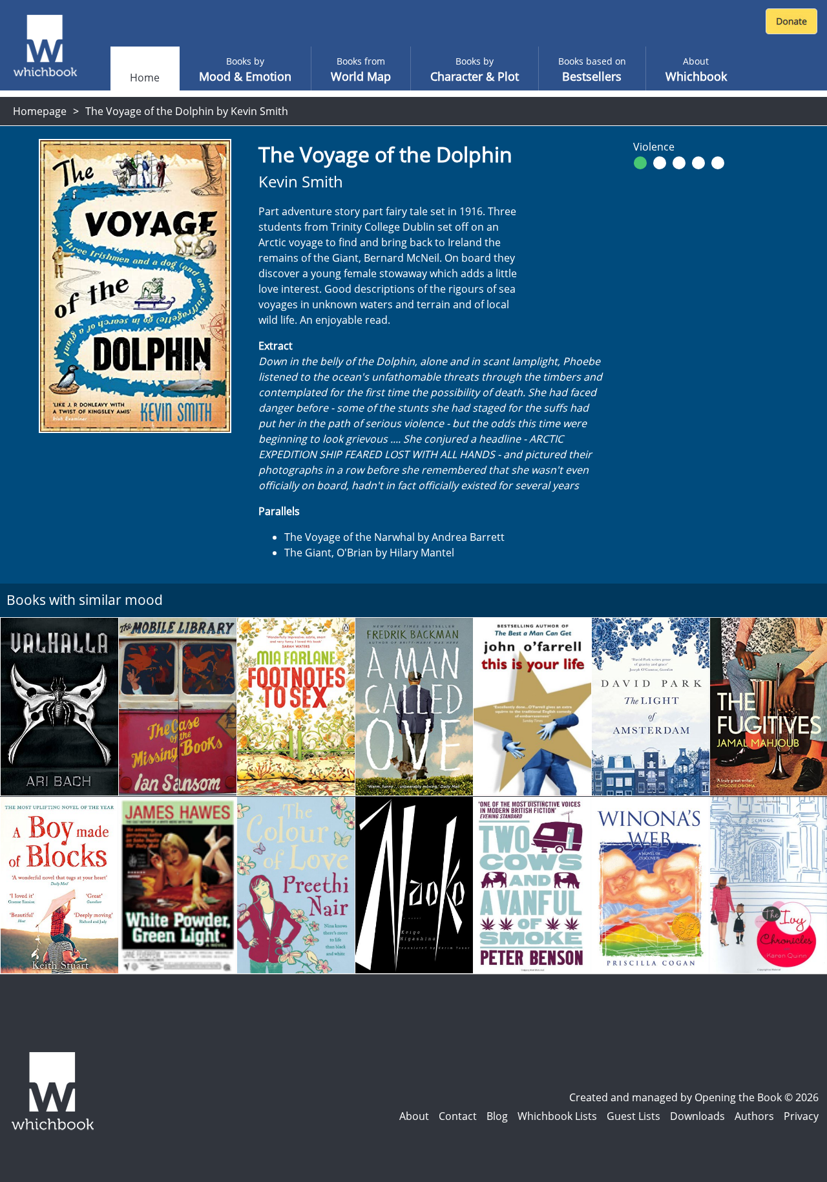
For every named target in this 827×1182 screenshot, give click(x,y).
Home (145, 77)
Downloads (697, 1116)
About (414, 1116)
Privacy (801, 1116)
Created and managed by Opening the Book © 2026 (694, 1097)
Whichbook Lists (557, 1116)
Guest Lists (633, 1116)
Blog (497, 1116)
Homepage (40, 111)
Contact (458, 1116)
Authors (754, 1116)
